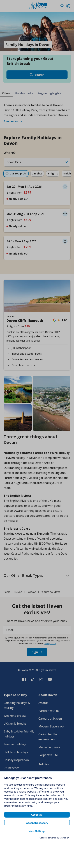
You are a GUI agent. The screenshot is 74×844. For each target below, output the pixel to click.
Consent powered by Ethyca (53, 837)
